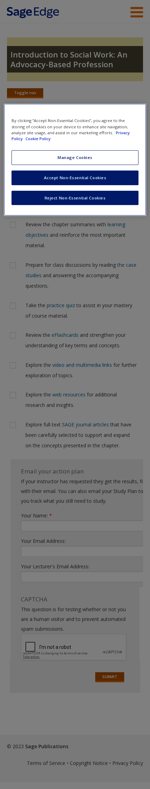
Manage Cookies (75, 157)
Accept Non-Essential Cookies (75, 177)
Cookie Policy (38, 138)
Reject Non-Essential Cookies (75, 197)
